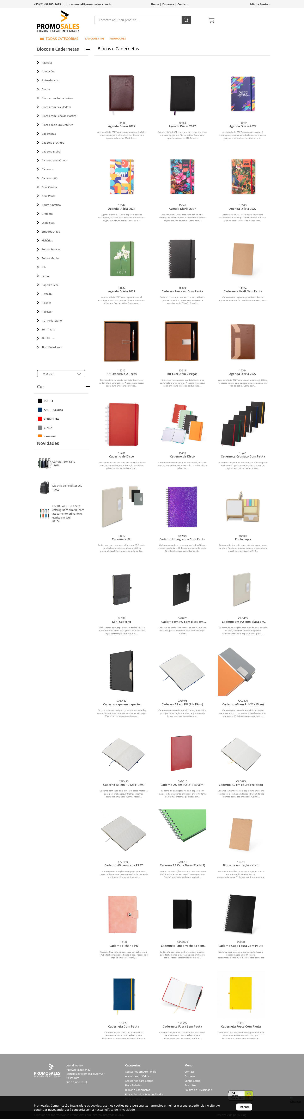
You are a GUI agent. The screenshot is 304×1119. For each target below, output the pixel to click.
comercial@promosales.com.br (90, 4)
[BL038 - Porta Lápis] (243, 506)
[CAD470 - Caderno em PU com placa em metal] (182, 589)
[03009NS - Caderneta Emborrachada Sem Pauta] (182, 914)
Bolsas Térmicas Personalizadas (144, 1094)
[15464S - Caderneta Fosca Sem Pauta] (182, 994)
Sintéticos (48, 338)
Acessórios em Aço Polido (140, 1071)
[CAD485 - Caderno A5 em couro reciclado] (241, 753)
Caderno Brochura (53, 142)
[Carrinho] (237, 20)
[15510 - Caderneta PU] (122, 506)
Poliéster (47, 311)
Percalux (47, 294)
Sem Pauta (48, 329)
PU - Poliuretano (52, 320)
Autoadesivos (50, 80)
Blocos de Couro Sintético (57, 125)
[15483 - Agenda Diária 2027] (122, 93)
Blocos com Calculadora (56, 107)
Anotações (48, 71)
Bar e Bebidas (133, 1085)
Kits (44, 267)
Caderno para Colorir (54, 160)
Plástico (46, 303)
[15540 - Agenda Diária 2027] (243, 93)
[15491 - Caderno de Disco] (122, 424)
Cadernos (48, 169)
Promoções (118, 38)
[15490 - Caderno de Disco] (182, 424)
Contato (182, 4)
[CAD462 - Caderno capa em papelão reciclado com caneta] (122, 671)
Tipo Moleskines (52, 347)
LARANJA (50, 437)
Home (155, 4)
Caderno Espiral (51, 151)
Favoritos (190, 1085)
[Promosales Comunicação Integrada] (58, 21)
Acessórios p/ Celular (138, 1076)
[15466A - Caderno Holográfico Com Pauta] (182, 506)
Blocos (46, 89)
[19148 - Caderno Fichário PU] (124, 914)
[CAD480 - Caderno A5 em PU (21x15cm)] (124, 753)
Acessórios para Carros (139, 1081)
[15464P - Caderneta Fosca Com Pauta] (241, 994)
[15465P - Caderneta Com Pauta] (124, 994)
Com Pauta (48, 196)
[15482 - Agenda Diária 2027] (182, 93)
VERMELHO (51, 419)
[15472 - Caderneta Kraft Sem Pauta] (243, 258)
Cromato (47, 214)
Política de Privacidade (198, 1090)
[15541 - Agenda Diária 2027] (182, 176)
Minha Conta (192, 1081)
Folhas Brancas (51, 249)
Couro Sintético (51, 205)
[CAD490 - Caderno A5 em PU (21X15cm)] (243, 671)
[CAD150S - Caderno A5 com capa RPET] (124, 833)
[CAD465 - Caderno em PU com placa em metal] (243, 589)
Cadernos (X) (49, 178)
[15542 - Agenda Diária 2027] (122, 176)
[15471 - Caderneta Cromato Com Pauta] (243, 424)
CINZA (48, 428)
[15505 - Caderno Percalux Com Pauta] (182, 258)
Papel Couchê (50, 285)
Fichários (47, 240)
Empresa (168, 4)
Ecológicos (48, 223)
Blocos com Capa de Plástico (59, 116)
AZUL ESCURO (53, 410)
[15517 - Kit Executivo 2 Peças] (122, 341)
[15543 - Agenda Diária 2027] (243, 176)
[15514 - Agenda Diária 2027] (243, 341)
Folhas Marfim (51, 258)
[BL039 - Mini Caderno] (122, 589)
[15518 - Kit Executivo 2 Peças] (182, 341)
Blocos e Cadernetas (137, 1090)
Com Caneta (49, 187)
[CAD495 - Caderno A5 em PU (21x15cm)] (182, 671)
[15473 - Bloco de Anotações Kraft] (241, 833)
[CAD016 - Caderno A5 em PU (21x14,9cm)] (182, 753)
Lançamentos (94, 38)
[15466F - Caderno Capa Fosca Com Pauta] (241, 914)
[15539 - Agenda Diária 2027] (122, 258)
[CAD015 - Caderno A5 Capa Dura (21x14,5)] (182, 833)
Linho (45, 276)
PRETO (48, 401)
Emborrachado (51, 231)
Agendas (47, 62)
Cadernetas (49, 134)
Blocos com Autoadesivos (57, 98)
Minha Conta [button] (259, 4)
